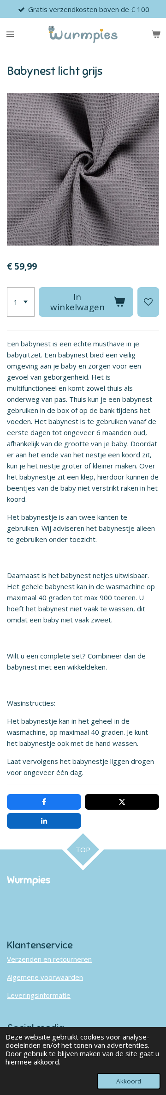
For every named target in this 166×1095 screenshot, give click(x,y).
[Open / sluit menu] (10, 34)
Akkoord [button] (128, 1081)
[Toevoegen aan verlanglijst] (148, 302)
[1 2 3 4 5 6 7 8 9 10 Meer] (21, 302)
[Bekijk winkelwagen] (156, 34)
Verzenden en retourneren (49, 959)
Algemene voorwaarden (45, 977)
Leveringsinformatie (39, 995)
